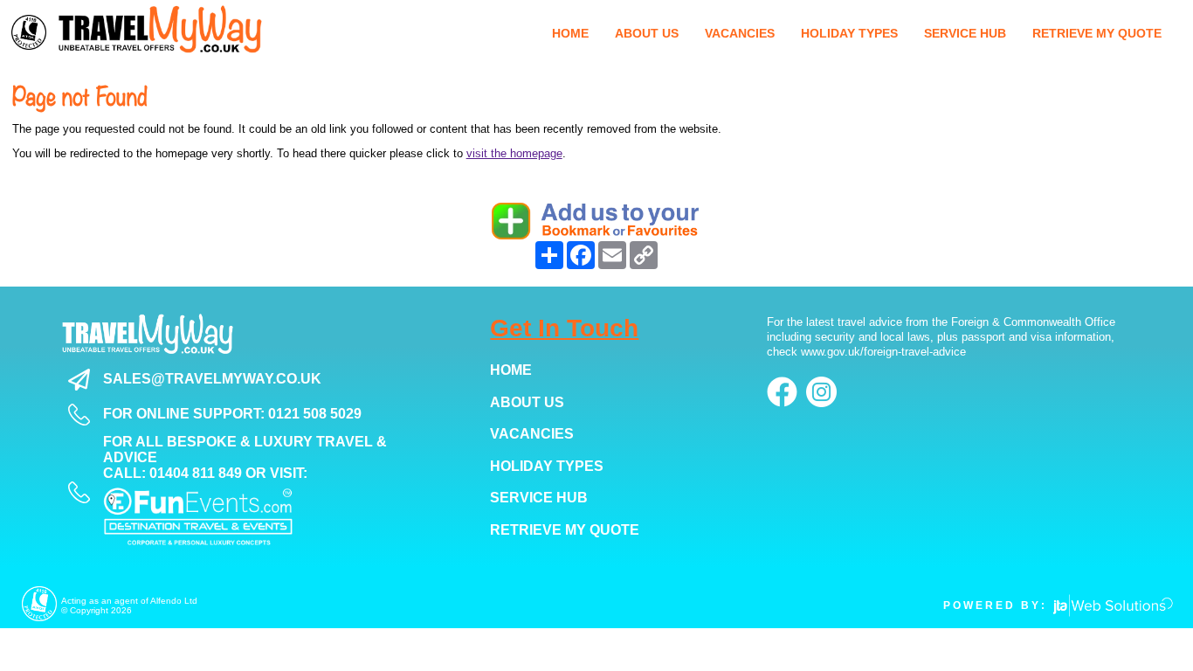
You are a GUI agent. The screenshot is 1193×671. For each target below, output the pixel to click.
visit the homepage (514, 153)
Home (511, 370)
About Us (527, 402)
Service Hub (539, 497)
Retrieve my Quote (564, 529)
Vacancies (532, 433)
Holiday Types (546, 466)
